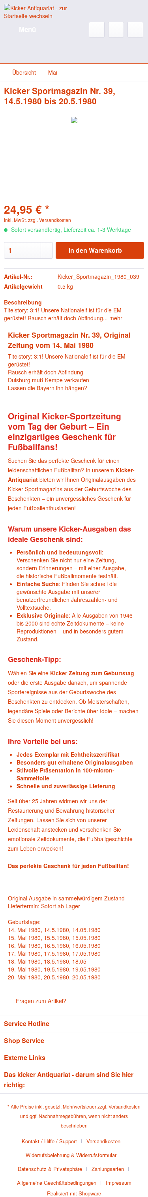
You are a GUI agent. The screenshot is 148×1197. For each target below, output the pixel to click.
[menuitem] (20, 30)
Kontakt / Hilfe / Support (49, 1141)
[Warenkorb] (135, 30)
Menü (27, 29)
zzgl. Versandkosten (49, 219)
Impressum (118, 1182)
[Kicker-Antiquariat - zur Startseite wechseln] (39, 11)
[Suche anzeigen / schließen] (97, 30)
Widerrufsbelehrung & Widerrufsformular (71, 1155)
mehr (115, 318)
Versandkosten (125, 1106)
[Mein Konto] (116, 30)
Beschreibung (23, 302)
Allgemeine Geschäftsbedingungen (56, 1182)
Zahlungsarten (108, 1169)
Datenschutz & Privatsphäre (50, 1169)
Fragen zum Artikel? (40, 1001)
